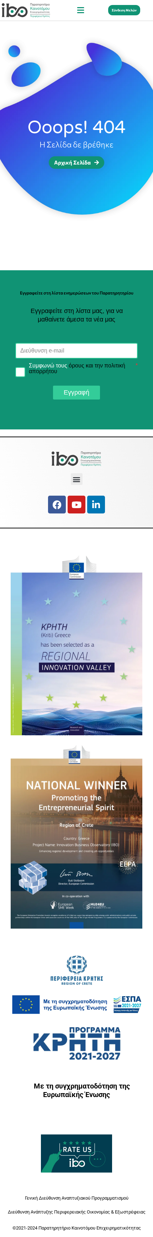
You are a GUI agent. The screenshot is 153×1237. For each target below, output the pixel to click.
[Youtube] (76, 504)
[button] (80, 10)
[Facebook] (57, 504)
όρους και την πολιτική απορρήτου (77, 368)
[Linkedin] (96, 504)
